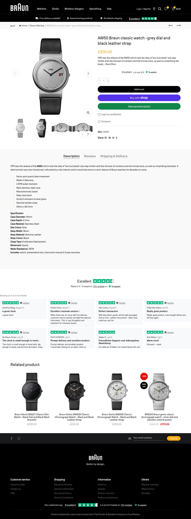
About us (102, 484)
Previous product (171, 26)
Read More (110, 64)
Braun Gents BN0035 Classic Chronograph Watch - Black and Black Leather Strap (74, 417)
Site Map (145, 493)
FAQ (12, 493)
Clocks (55, 8)
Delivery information (64, 489)
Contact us (15, 489)
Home (24, 25)
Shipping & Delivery (114, 156)
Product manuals (106, 493)
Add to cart (139, 89)
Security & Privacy (62, 493)
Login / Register (143, 9)
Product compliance (107, 497)
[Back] (12, 26)
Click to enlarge (88, 112)
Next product (178, 26)
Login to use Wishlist (111, 114)
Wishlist (167, 7)
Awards (101, 489)
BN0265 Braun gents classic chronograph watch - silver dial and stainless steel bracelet (159, 417)
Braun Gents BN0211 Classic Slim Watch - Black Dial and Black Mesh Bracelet (32, 417)
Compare (105, 121)
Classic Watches (37, 25)
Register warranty (150, 484)
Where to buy (147, 489)
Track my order (17, 484)
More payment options (139, 106)
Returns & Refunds (63, 484)
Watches (41, 8)
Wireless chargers (74, 8)
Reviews (90, 156)
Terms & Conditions (63, 497)
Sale (109, 8)
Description (71, 156)
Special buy (95, 8)
